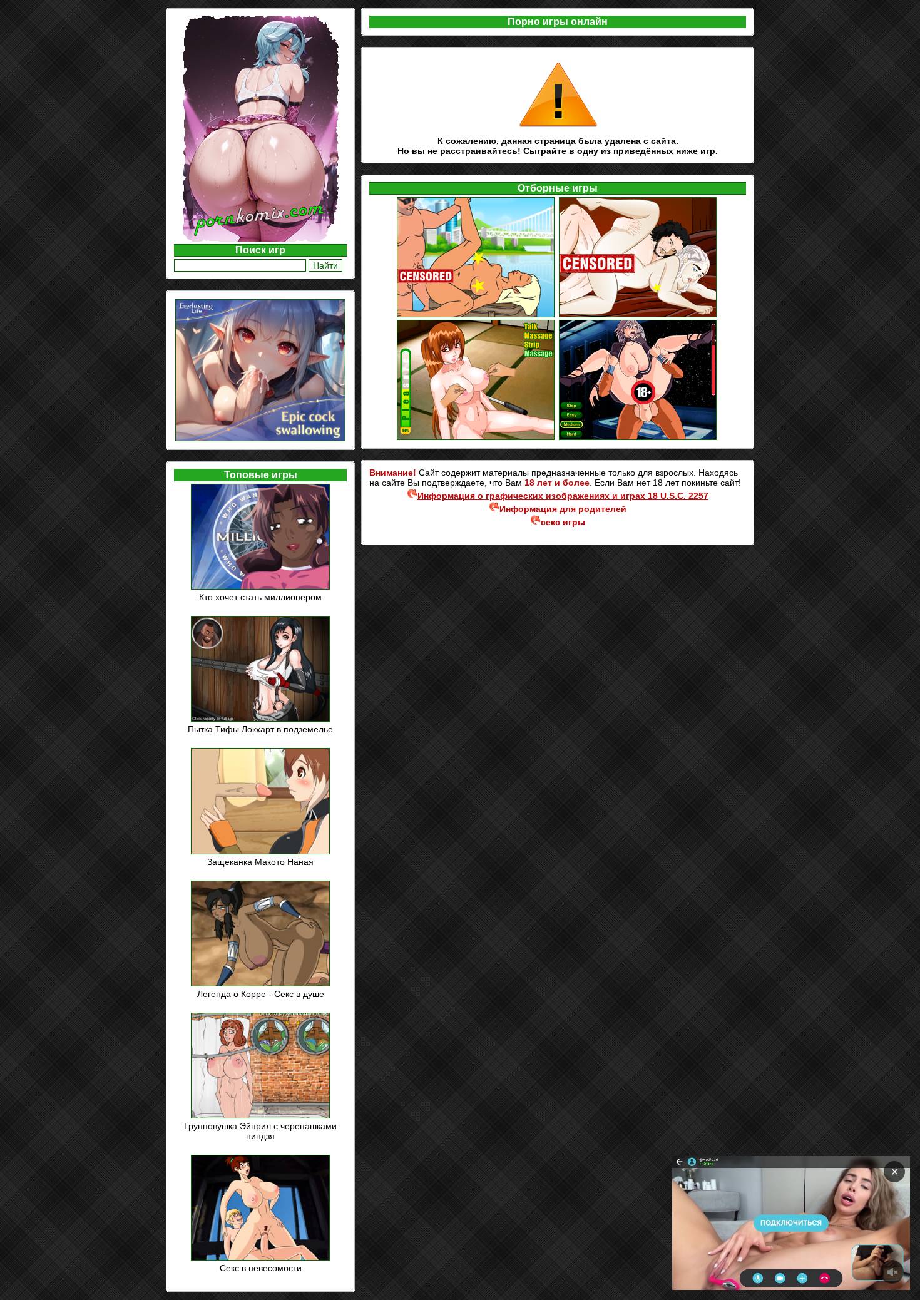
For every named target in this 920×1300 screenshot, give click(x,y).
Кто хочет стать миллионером (260, 597)
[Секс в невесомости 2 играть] (639, 438)
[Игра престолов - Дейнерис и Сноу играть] (639, 315)
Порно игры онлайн (558, 21)
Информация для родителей (562, 509)
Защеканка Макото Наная (260, 862)
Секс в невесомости (261, 1268)
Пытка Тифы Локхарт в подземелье (260, 729)
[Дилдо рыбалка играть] (477, 315)
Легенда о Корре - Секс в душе (260, 994)
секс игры (563, 522)
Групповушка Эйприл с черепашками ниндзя (260, 1131)
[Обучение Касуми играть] (477, 438)
